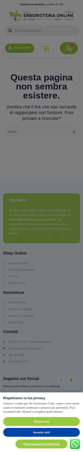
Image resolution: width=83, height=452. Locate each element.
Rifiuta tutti (41, 421)
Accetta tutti (41, 432)
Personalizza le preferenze (41, 444)
